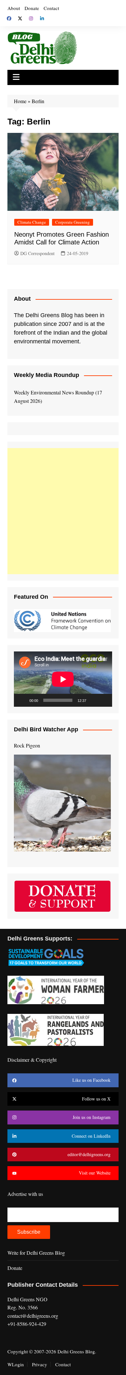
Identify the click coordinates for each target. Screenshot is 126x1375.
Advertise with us (25, 1193)
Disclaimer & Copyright (32, 1059)
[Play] (22, 700)
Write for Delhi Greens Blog (36, 1252)
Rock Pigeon (27, 745)
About (13, 8)
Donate (32, 8)
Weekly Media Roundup (46, 375)
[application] (63, 679)
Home (20, 101)
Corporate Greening (72, 222)
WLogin (15, 1364)
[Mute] (93, 700)
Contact (51, 8)
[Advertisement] (63, 511)
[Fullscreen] (103, 700)
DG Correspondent (37, 253)
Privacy (39, 1364)
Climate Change (31, 222)
